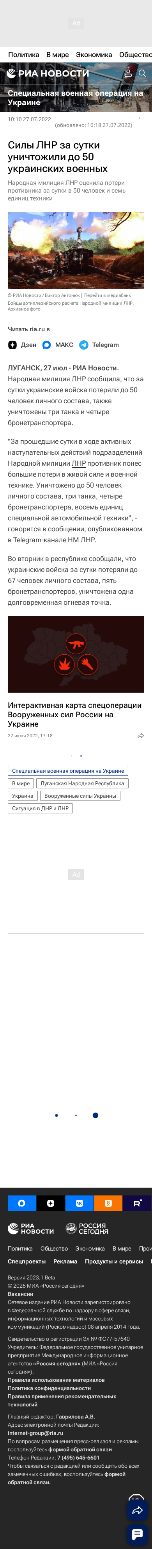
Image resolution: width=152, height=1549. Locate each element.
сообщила (103, 379)
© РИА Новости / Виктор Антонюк (44, 295)
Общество (54, 1248)
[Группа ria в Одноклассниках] (108, 1203)
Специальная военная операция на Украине (68, 771)
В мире (21, 783)
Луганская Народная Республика (82, 783)
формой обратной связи (80, 1449)
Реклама (65, 1261)
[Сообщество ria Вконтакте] (79, 1203)
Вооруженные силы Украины (80, 796)
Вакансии (20, 1294)
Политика (20, 1248)
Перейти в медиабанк (107, 295)
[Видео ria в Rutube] (137, 1203)
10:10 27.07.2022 (29, 119)
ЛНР (79, 463)
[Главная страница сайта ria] (47, 73)
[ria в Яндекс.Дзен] (51, 1203)
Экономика (90, 1248)
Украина (23, 796)
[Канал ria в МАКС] (22, 1203)
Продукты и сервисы (114, 1261)
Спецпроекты (27, 1261)
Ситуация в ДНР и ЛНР (40, 808)
